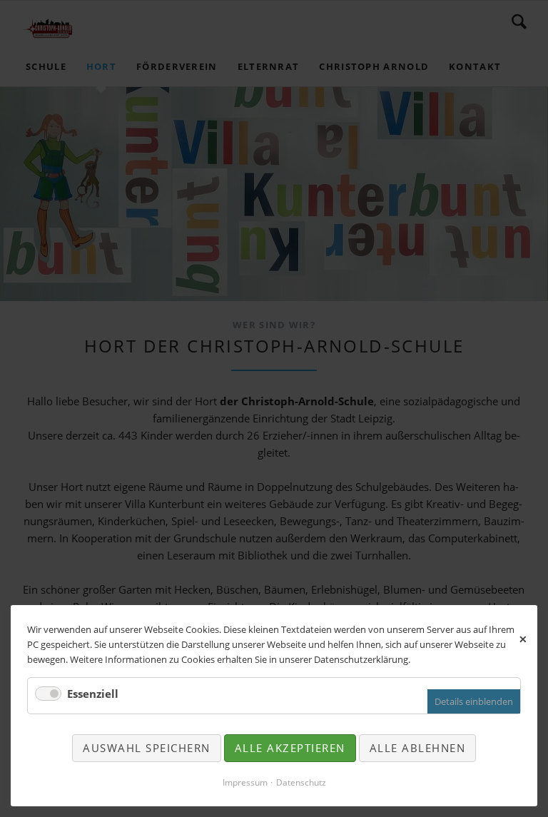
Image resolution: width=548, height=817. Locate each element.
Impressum (245, 782)
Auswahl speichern (146, 748)
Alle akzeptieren (290, 748)
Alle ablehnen (418, 748)
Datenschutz (301, 782)
